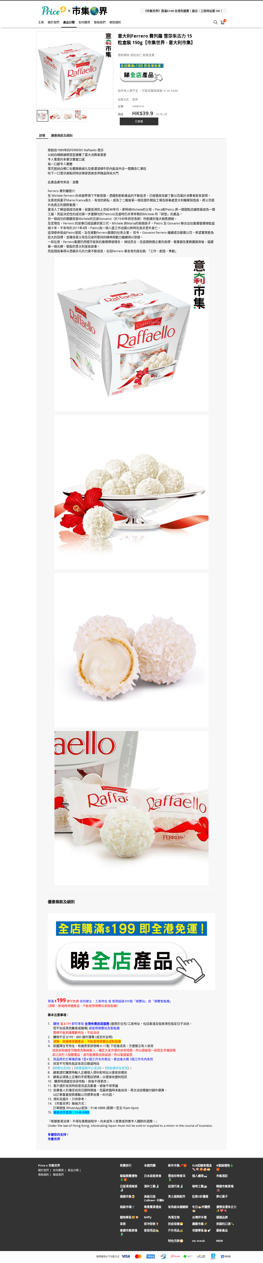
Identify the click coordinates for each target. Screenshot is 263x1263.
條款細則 (115, 22)
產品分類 (69, 22)
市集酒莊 (222, 1176)
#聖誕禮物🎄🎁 (225, 1167)
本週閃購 (150, 1165)
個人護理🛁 (199, 1176)
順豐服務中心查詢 (87, 1068)
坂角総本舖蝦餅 (178, 1207)
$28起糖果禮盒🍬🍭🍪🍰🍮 (202, 1167)
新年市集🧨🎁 (177, 1165)
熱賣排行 (126, 1165)
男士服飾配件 (176, 1196)
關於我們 (53, 22)
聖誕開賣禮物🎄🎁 (128, 1177)
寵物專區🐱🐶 (129, 1217)
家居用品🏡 (151, 1230)
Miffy (148, 1217)
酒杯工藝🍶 (151, 1186)
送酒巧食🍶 (175, 1186)
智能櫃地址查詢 (117, 1068)
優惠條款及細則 (62, 135)
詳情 (42, 135)
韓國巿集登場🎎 (225, 1188)
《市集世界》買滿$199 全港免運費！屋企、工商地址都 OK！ (183, 11)
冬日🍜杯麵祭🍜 (201, 1208)
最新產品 (222, 1230)
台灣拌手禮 (199, 1217)
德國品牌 (222, 1217)
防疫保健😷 (175, 1224)
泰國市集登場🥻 (128, 1232)
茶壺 (123, 1224)
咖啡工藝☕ (199, 1186)
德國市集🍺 (127, 1196)
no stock (198, 1241)
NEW (219, 1241)
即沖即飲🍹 (151, 1224)
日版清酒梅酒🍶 (128, 1188)
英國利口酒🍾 (225, 1224)
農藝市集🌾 (199, 1224)
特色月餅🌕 (175, 1241)
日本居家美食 (152, 1176)
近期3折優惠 (200, 1196)
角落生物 (174, 1217)
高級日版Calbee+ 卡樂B (154, 1198)
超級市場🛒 (127, 1207)
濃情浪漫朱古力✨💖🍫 (226, 1208)
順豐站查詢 (61, 1068)
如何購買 (84, 22)
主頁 (41, 22)
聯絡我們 (100, 22)
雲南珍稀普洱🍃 (176, 1177)
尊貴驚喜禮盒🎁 (152, 1208)
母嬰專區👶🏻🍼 (201, 1230)
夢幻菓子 (222, 1196)
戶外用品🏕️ (175, 1230)
